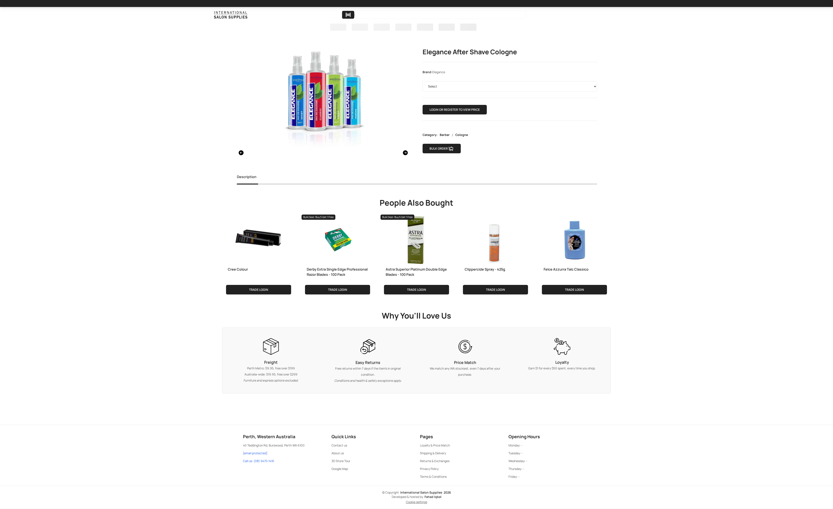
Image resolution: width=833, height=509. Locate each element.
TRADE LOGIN (258, 290)
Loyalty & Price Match (435, 445)
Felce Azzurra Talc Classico (566, 269)
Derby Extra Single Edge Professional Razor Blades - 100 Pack (337, 272)
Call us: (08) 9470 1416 (258, 461)
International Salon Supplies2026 (425, 492)
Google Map (339, 469)
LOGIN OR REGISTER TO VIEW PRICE (455, 109)
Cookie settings (416, 502)
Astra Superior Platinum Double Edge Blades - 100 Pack (416, 272)
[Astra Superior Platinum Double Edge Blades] (416, 239)
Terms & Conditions (433, 476)
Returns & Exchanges (434, 461)
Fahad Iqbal (433, 497)
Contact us (339, 445)
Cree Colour (238, 269)
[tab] (246, 178)
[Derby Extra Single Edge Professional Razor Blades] (338, 239)
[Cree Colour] (259, 239)
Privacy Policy (429, 469)
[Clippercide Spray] (495, 239)
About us (337, 453)
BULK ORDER (439, 148)
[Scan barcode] (348, 15)
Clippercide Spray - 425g (485, 269)
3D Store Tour (340, 461)
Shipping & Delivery (433, 453)
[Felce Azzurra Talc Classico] (574, 239)
